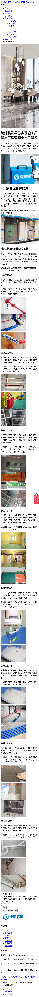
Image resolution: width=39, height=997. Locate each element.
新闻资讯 (8, 16)
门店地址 (12, 21)
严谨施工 (12, 34)
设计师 (7, 13)
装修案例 (8, 11)
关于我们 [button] (8, 18)
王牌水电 (12, 32)
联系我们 (8, 39)
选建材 (11, 26)
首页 (6, 8)
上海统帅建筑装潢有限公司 (19, 977)
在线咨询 (8, 994)
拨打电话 (8, 989)
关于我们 (8, 941)
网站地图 (8, 946)
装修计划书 (9, 992)
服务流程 (12, 23)
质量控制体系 (14, 37)
